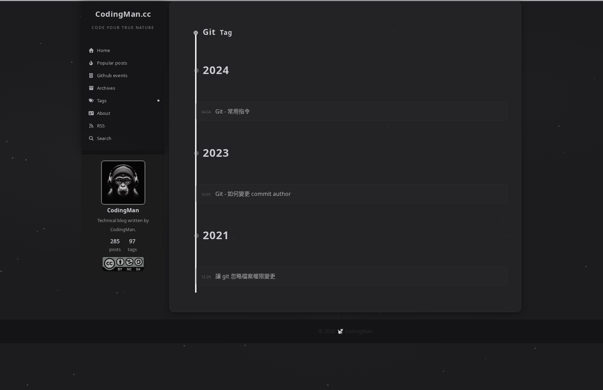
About (104, 113)
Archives (106, 88)
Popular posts (112, 63)
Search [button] (104, 138)
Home (103, 50)
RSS (101, 126)
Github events (112, 75)
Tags (102, 100)
